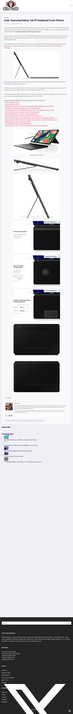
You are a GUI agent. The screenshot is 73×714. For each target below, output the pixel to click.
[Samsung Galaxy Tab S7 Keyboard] (36, 65)
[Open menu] (71, 5)
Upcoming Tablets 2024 (8, 655)
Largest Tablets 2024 (8, 659)
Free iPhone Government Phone (11, 653)
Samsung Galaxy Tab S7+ (12, 104)
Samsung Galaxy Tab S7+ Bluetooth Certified (18, 123)
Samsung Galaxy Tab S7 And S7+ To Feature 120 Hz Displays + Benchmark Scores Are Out (31, 120)
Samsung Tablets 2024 (8, 657)
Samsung (7, 420)
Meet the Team (6, 672)
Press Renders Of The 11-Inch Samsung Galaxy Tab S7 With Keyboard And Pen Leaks (29, 110)
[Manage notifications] (70, 711)
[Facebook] (5, 416)
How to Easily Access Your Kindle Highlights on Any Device (21, 445)
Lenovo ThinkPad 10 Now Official (13, 456)
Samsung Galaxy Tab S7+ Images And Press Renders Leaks (22, 112)
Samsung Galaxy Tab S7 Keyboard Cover (34, 420)
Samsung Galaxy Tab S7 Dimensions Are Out (18, 121)
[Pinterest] (11, 416)
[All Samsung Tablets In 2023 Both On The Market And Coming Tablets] (23, 459)
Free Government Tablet (9, 651)
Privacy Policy (6, 675)
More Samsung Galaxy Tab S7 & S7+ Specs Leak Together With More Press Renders (29, 106)
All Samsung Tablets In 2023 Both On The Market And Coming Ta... (23, 462)
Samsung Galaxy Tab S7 (12, 102)
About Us (4, 670)
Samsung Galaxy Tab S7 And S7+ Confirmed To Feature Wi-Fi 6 (23, 116)
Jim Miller (7, 23)
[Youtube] (9, 416)
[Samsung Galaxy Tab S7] (36, 141)
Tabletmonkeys (6, 637)
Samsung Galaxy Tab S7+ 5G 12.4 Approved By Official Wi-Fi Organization (26, 125)
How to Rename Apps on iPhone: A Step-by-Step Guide (20, 440)
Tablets (6, 17)
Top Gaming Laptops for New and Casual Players (18, 451)
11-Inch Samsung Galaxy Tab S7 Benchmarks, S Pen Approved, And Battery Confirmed (30, 118)
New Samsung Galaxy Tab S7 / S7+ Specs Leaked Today (21, 114)
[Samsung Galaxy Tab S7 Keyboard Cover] (36, 341)
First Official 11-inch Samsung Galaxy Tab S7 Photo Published (22, 108)
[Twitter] (7, 416)
